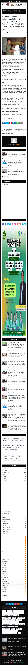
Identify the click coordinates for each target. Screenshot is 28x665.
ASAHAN (4, 438)
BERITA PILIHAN (16, 438)
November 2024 (14, 579)
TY (12, 662)
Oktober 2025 (14, 557)
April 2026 (14, 545)
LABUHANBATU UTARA (6, 445)
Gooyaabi (22, 662)
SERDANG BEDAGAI (6, 456)
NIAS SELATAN (18, 447)
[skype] (19, 1)
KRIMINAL (21, 440)
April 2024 (14, 593)
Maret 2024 (14, 595)
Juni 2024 (14, 589)
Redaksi (4, 32)
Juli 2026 (14, 538)
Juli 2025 (14, 563)
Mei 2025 (14, 567)
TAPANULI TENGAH (6, 460)
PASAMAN (13, 451)
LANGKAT (14, 445)
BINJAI (22, 438)
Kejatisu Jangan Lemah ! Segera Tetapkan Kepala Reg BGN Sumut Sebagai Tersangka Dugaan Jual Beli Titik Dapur (16, 163)
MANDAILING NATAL (20, 445)
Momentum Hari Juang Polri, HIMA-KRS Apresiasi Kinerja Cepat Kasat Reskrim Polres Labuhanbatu (17, 154)
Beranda (4, 10)
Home (8, 660)
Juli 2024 (14, 587)
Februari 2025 (14, 573)
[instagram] (14, 1)
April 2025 (14, 569)
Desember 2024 (14, 577)
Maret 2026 (14, 547)
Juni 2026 (14, 540)
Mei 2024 (14, 591)
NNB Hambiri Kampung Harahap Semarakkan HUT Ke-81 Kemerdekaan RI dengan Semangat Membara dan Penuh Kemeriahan (16, 373)
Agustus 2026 (14, 536)
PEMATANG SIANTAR (20, 451)
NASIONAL (9, 447)
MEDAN (4, 447)
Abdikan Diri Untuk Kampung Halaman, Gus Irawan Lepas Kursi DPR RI (17, 647)
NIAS (13, 447)
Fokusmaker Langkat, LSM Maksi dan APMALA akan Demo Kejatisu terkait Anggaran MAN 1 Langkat (16, 640)
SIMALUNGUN (18, 456)
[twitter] (12, 1)
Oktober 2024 (14, 581)
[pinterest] (17, 1)
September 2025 (14, 559)
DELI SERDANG (5, 440)
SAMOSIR (15, 454)
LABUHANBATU (5, 443)
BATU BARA (9, 438)
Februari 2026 (14, 549)
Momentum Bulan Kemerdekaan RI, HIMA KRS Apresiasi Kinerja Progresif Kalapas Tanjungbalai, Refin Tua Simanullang (16, 398)
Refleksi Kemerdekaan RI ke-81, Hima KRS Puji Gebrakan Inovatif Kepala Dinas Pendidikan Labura (16, 355)
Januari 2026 (14, 551)
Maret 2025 (14, 571)
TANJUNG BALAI (5, 458)
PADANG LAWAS (10, 118)
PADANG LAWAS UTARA (14, 449)
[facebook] (9, 1)
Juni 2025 (14, 565)
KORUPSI (8, 10)
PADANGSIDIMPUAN (6, 451)
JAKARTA (11, 440)
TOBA (19, 460)
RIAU (11, 454)
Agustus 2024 (14, 585)
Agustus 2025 (14, 561)
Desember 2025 (14, 553)
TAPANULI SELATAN (13, 458)
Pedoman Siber (18, 660)
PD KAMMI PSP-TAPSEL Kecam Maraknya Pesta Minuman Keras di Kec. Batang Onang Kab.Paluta (17, 389)
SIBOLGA (12, 456)
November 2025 (14, 555)
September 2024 (14, 583)
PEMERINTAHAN (5, 454)
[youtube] (19, 224)
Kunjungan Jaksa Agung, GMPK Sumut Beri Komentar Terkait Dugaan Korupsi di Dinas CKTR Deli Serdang (17, 654)
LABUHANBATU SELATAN (14, 443)
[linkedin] (21, 604)
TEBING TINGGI (14, 460)
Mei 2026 (14, 542)
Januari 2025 (14, 575)
